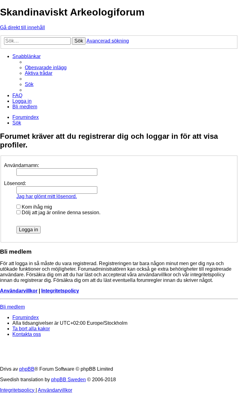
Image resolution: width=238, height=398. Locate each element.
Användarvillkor (18, 290)
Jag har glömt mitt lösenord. (46, 196)
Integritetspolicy (60, 290)
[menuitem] (46, 67)
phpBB (26, 369)
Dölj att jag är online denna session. (60, 212)
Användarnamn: (21, 165)
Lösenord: (15, 183)
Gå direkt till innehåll (22, 27)
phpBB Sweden (68, 379)
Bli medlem (12, 307)
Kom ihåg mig (36, 207)
